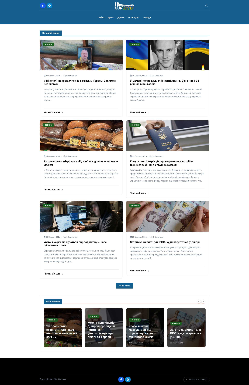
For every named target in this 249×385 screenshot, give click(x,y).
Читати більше (52, 112)
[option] (63, 327)
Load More (124, 286)
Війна (102, 18)
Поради (147, 18)
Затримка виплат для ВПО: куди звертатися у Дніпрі (165, 242)
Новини (48, 44)
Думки (120, 18)
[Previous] (199, 301)
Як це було (133, 18)
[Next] (203, 301)
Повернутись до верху (198, 379)
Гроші (111, 18)
